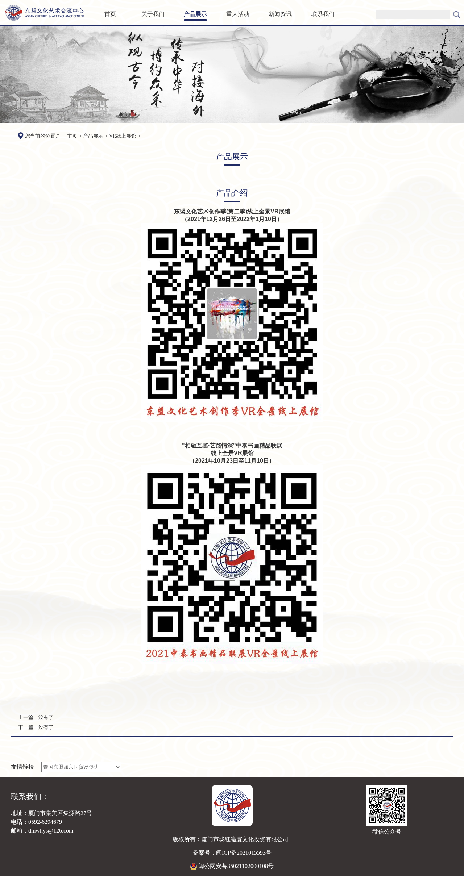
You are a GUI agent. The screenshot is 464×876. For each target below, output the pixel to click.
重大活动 (237, 14)
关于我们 (153, 14)
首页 (110, 14)
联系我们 (323, 14)
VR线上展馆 (122, 136)
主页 (72, 136)
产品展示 (195, 14)
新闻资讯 (280, 14)
